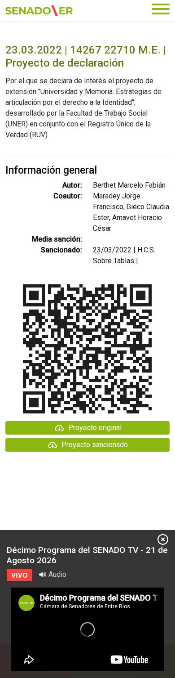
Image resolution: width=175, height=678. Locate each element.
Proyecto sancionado (94, 444)
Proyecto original (95, 427)
